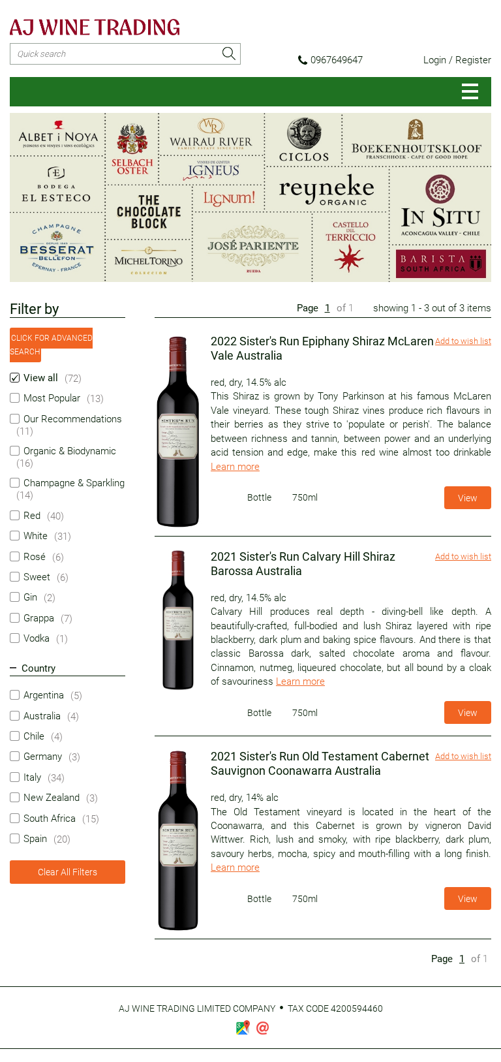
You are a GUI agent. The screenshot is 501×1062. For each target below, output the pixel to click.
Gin (30, 597)
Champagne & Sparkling (74, 483)
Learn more (235, 467)
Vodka (36, 638)
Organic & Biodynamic (69, 451)
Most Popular (51, 398)
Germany (42, 756)
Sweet (36, 577)
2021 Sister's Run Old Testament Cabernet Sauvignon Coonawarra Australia (320, 763)
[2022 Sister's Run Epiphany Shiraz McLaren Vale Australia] (179, 431)
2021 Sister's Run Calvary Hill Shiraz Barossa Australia (303, 564)
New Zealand (51, 798)
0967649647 (337, 60)
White (35, 536)
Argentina (43, 695)
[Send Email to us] (262, 1028)
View (468, 498)
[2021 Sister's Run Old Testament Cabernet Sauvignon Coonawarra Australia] (179, 840)
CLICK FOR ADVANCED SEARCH (51, 345)
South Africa (49, 818)
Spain (35, 839)
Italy (32, 777)
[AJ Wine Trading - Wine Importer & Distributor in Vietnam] (94, 27)
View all (40, 378)
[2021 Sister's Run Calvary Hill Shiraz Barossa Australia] (179, 620)
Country (38, 668)
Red (31, 516)
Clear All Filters (67, 872)
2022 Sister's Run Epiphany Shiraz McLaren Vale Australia (322, 348)
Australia (42, 716)
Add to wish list (463, 341)
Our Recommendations (72, 419)
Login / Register (457, 60)
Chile (33, 736)
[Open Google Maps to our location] (242, 1027)
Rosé (34, 557)
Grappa (38, 618)
